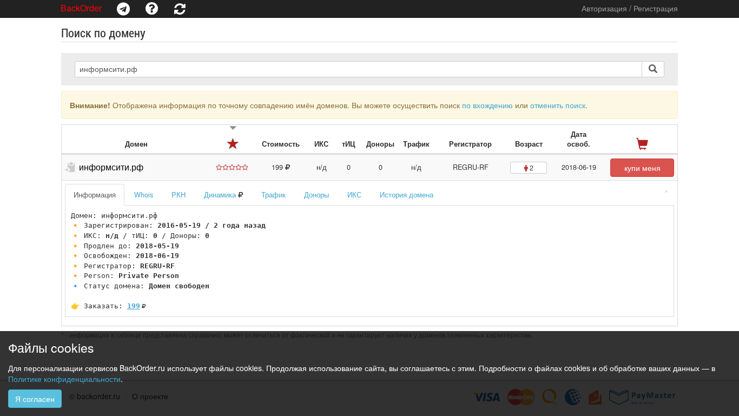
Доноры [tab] (316, 195)
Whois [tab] (143, 195)
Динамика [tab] (221, 195)
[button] (123, 8)
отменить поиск (557, 105)
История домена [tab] (406, 195)
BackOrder (81, 8)
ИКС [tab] (354, 195)
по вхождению (487, 105)
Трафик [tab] (273, 195)
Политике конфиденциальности (64, 378)
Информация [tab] (95, 195)
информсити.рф (111, 167)
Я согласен (35, 398)
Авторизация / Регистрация (630, 8)
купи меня (642, 167)
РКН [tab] (178, 195)
